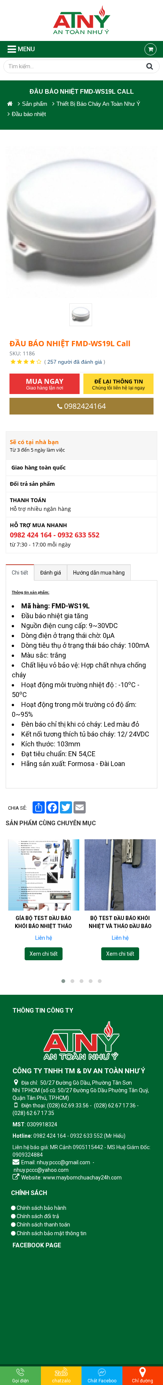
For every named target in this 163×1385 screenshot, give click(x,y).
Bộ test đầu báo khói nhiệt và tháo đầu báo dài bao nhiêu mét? (120, 926)
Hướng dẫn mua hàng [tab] (99, 573)
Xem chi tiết (43, 954)
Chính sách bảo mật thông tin (51, 1233)
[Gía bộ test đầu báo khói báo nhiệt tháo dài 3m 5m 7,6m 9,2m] (43, 875)
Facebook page (37, 1245)
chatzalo (61, 1380)
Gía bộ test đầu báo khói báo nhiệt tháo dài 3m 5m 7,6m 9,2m (43, 926)
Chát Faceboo (102, 1380)
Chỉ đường (142, 1380)
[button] (63, 981)
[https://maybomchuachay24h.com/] (10, 103)
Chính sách (29, 1193)
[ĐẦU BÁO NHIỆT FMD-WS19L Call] (81, 315)
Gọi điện (20, 1380)
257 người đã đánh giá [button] (74, 362)
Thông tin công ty (43, 1010)
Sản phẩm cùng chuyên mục (51, 823)
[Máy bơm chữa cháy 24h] (81, 20)
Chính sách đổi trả (37, 1216)
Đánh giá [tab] (50, 573)
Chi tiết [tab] (20, 573)
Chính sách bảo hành (41, 1208)
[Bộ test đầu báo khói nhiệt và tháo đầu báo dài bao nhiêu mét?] (120, 875)
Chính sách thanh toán (43, 1225)
